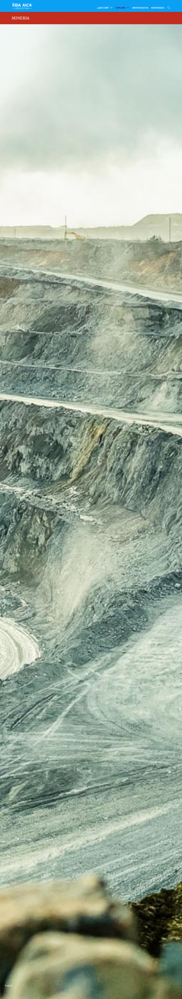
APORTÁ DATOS (140, 8)
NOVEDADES (157, 8)
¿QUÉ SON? (103, 8)
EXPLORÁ (120, 8)
